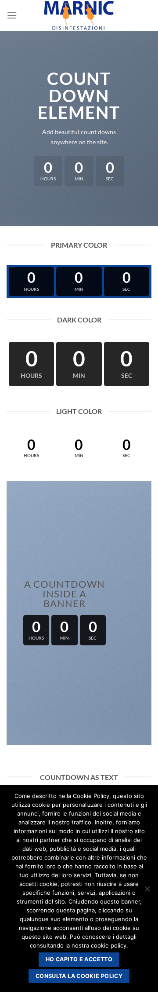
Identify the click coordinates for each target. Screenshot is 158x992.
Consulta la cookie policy (79, 976)
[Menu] (12, 15)
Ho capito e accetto (79, 959)
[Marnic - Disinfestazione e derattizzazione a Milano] (79, 15)
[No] (147, 891)
